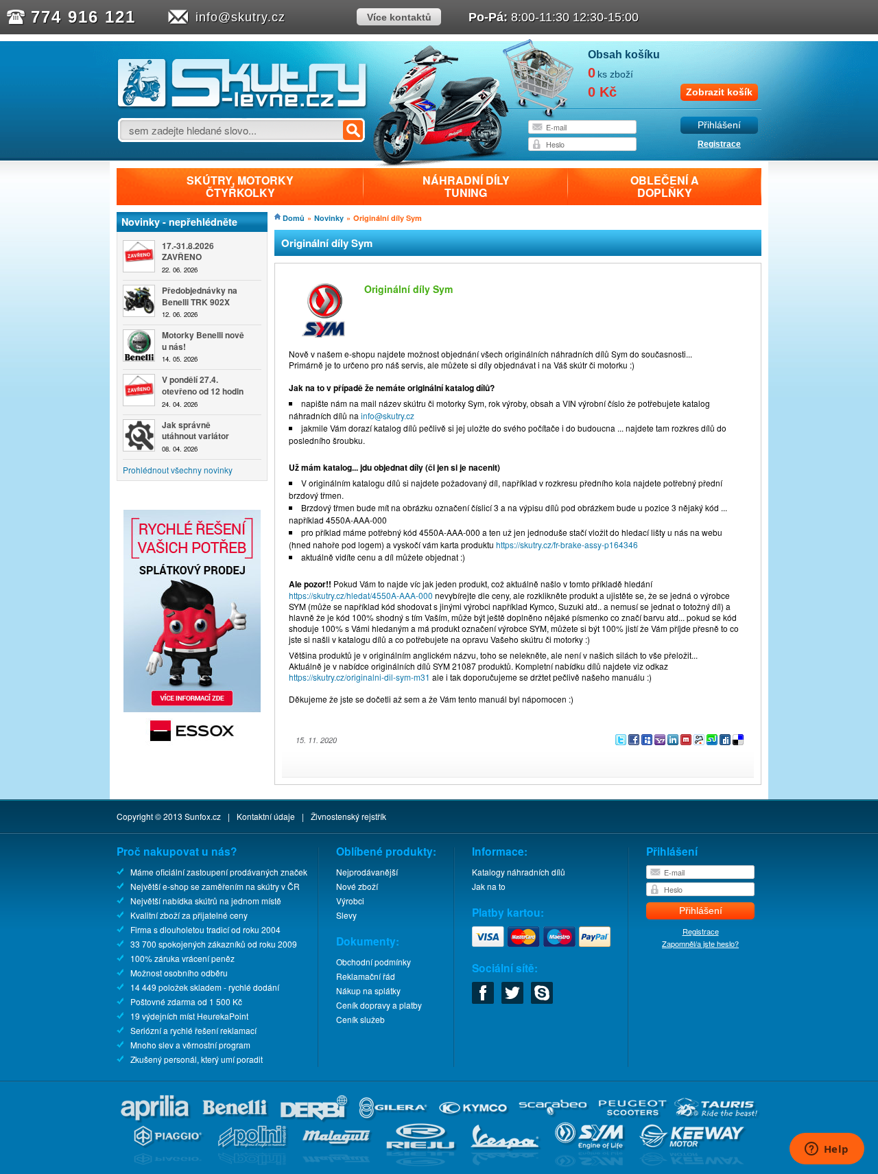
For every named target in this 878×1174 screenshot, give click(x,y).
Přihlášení (719, 125)
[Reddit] (700, 741)
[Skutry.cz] (242, 106)
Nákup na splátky (368, 990)
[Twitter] (621, 741)
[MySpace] (647, 741)
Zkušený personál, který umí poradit (196, 1059)
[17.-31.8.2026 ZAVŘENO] (139, 256)
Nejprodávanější (367, 872)
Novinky (329, 218)
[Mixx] (686, 741)
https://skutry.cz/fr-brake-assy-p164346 (567, 544)
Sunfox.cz (203, 816)
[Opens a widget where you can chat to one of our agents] (826, 1150)
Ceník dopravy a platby (379, 1005)
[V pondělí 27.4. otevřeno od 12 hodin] (139, 390)
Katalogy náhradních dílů (518, 872)
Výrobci (350, 900)
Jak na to (489, 886)
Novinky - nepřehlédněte (179, 221)
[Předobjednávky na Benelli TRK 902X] (139, 301)
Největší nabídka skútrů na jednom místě (205, 900)
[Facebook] (634, 741)
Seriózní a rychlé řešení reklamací (193, 1030)
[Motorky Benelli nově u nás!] (139, 345)
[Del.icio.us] (738, 741)
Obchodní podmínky (373, 961)
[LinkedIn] (673, 741)
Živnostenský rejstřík (348, 816)
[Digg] (726, 741)
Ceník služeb (360, 1019)
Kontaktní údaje (266, 816)
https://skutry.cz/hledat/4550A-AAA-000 (361, 595)
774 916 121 (83, 17)
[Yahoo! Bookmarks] (660, 741)
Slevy (346, 915)
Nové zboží (357, 886)
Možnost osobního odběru (179, 972)
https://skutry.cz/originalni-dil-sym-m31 (359, 677)
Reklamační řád (365, 976)
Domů (294, 218)
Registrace (719, 144)
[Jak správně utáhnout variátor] (139, 435)
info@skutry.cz (240, 17)
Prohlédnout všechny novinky (178, 470)
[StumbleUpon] (713, 741)
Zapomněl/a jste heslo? (700, 943)
